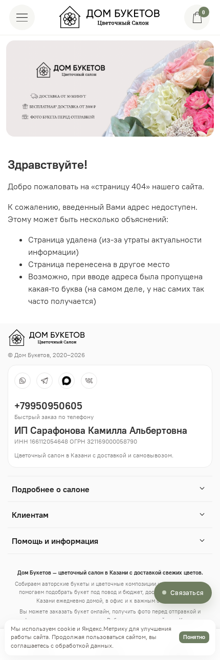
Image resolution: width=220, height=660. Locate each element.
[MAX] (66, 380)
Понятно (194, 637)
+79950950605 (48, 406)
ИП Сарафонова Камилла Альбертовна (100, 430)
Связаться (187, 592)
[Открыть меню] (22, 17)
